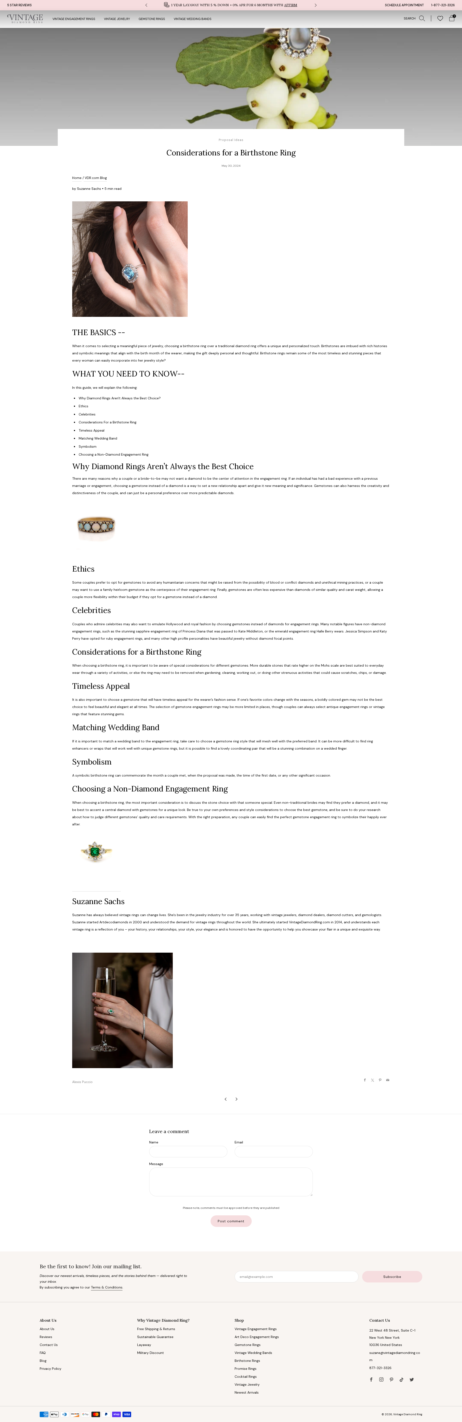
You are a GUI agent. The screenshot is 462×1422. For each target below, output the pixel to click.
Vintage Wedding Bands (193, 19)
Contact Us (49, 1345)
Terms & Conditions (106, 1287)
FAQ (43, 1353)
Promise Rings (246, 1368)
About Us (47, 1329)
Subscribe (392, 1277)
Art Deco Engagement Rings (257, 1337)
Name (153, 1142)
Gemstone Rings (152, 19)
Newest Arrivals (247, 1392)
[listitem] (231, 5)
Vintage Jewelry (117, 19)
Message (156, 1164)
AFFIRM (290, 5)
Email (239, 1142)
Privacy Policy (50, 1368)
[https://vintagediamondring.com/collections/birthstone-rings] (96, 529)
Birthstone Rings (247, 1360)
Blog (43, 1360)
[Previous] (146, 5)
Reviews (46, 1337)
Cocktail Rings (246, 1376)
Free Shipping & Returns (156, 1329)
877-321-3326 (380, 1368)
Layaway (144, 1345)
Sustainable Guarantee (155, 1337)
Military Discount (150, 1353)
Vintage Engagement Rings (73, 19)
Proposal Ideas (231, 140)
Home (77, 178)
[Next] (316, 5)
